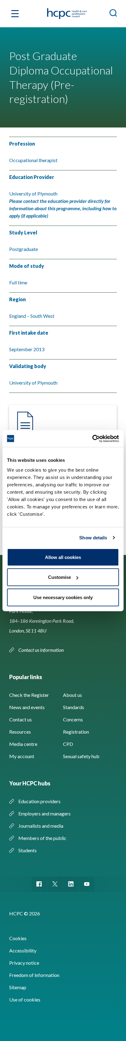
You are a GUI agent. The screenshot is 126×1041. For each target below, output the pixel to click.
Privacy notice (24, 963)
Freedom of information (34, 975)
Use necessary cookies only (63, 597)
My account (21, 756)
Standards (73, 707)
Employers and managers (44, 813)
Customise (59, 577)
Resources (20, 732)
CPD (68, 744)
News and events (27, 707)
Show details (93, 537)
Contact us (20, 719)
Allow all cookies (63, 557)
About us (72, 695)
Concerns (73, 719)
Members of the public (42, 838)
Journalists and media (40, 826)
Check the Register (29, 695)
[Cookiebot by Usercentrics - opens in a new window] (92, 439)
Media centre (23, 744)
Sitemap (17, 987)
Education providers (39, 801)
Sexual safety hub (81, 756)
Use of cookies (24, 999)
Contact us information (41, 650)
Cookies (18, 938)
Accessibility (22, 950)
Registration (76, 732)
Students (27, 850)
